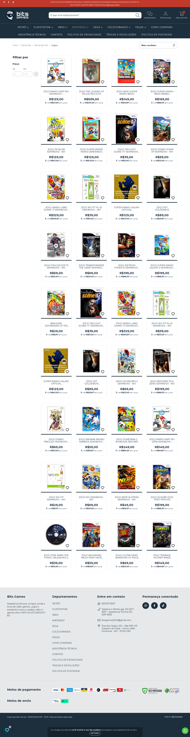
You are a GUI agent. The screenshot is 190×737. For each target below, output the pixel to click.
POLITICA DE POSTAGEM (156, 34)
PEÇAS (139, 27)
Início (15, 45)
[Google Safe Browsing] (172, 693)
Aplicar (36, 74)
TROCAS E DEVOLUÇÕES (121, 34)
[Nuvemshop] (173, 717)
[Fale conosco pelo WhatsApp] (185, 730)
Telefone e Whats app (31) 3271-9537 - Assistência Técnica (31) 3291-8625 (118, 612)
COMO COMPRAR (161, 27)
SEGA (97, 27)
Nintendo (26, 45)
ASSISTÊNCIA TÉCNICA (32, 34)
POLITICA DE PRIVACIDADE (84, 34)
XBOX (61, 27)
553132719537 (108, 603)
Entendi (95, 733)
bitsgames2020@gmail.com (116, 620)
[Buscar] (137, 15)
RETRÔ (22, 27)
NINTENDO (79, 27)
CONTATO (56, 34)
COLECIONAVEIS (118, 27)
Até (24, 69)
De (14, 69)
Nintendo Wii (41, 45)
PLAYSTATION (42, 27)
